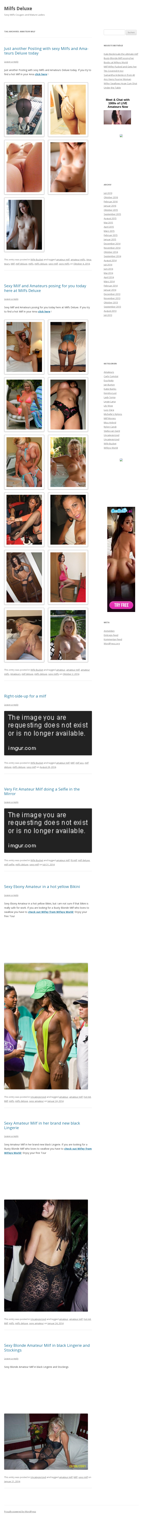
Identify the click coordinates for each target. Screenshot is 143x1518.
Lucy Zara (109, 409)
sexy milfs (64, 263)
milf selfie (9, 864)
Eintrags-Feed (111, 635)
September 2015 (112, 214)
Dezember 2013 (112, 294)
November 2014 (112, 247)
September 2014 (112, 256)
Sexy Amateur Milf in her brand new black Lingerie (42, 1125)
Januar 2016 (110, 205)
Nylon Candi (110, 426)
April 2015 (109, 226)
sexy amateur (36, 1101)
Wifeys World (111, 447)
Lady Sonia (109, 397)
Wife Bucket (37, 259)
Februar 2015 (111, 235)
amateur (60, 669)
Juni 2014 (108, 268)
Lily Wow (108, 405)
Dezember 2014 (112, 243)
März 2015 (109, 231)
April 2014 (109, 277)
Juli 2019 (108, 193)
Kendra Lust (110, 393)
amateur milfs (78, 259)
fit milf (74, 860)
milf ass (80, 762)
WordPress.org (112, 643)
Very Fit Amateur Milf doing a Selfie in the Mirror (42, 791)
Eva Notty (109, 380)
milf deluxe (21, 263)
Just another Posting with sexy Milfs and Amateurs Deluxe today (46, 51)
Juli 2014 (108, 264)
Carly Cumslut (111, 376)
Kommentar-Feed (113, 639)
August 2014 (110, 260)
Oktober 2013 (111, 302)
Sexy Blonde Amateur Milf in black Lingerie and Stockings (47, 1347)
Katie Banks (110, 388)
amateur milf (63, 259)
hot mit (87, 1096)
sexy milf (53, 263)
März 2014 (109, 281)
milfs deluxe (41, 263)
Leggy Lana (110, 401)
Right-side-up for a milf (25, 696)
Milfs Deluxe (18, 8)
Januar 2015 (110, 239)
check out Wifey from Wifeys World (51, 912)
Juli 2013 (108, 315)
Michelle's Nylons (113, 414)
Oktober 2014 (111, 252)
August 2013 (110, 310)
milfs (30, 263)
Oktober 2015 (111, 210)
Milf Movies (110, 418)
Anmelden (109, 630)
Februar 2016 (111, 201)
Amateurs (15, 674)
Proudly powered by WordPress (20, 1511)
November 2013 (112, 298)
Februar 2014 (111, 285)
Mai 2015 (108, 222)
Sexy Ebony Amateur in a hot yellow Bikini (42, 886)
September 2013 (112, 306)
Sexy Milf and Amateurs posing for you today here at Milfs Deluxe (45, 288)
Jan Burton (109, 384)
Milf (13, 263)
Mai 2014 (108, 273)
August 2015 (110, 218)
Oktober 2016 (111, 197)
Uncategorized (38, 1096)
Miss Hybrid (110, 422)
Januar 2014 (110, 289)
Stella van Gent (112, 431)
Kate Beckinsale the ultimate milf (121, 54)
